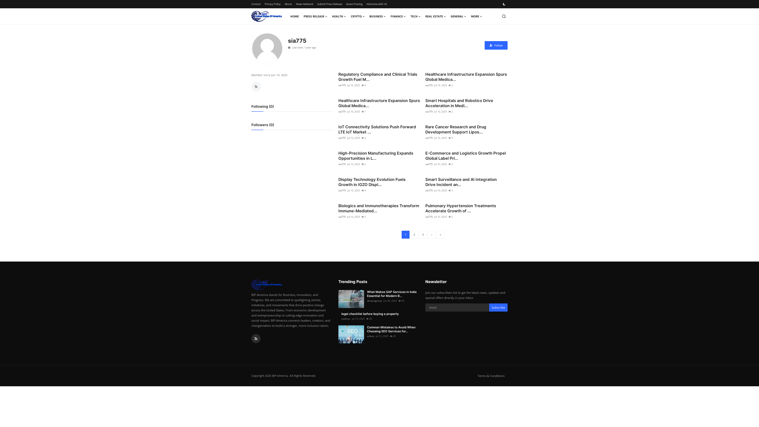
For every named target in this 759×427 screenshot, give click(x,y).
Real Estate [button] (434, 16)
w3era (370, 336)
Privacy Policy (273, 4)
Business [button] (376, 16)
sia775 (342, 85)
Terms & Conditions (491, 376)
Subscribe (498, 307)
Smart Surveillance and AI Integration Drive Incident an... (461, 182)
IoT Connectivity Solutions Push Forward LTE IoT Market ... (377, 129)
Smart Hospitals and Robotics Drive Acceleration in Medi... (459, 103)
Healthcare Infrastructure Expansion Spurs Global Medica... (466, 77)
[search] (504, 16)
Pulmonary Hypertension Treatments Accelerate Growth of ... (460, 208)
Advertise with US (376, 4)
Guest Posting (354, 4)
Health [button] (337, 16)
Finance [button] (397, 16)
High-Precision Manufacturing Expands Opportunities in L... (375, 156)
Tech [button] (414, 16)
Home (294, 16)
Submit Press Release (329, 4)
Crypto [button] (356, 16)
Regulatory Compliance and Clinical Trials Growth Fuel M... (377, 77)
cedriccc (345, 318)
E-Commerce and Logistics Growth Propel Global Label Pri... (465, 156)
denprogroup (374, 300)
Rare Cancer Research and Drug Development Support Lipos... (455, 129)
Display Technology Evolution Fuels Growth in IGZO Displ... (372, 182)
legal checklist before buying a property (370, 314)
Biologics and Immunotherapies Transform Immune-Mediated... (378, 208)
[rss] (256, 338)
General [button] (457, 16)
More (475, 16)
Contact (256, 4)
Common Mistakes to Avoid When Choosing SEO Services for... (391, 329)
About (288, 4)
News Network (304, 4)
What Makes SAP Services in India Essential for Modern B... (392, 294)
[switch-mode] (505, 4)
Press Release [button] (314, 16)
